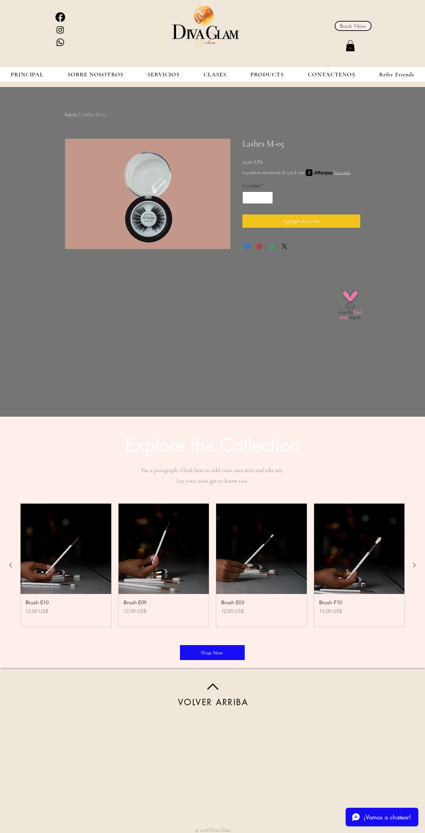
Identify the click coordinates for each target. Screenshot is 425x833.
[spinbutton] (258, 198)
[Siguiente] (414, 565)
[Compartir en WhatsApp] (272, 246)
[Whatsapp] (60, 42)
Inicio (71, 114)
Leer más (342, 172)
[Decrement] (247, 198)
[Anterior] (11, 565)
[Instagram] (60, 30)
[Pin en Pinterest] (259, 246)
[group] (212, 565)
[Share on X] (285, 246)
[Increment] (268, 198)
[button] (350, 45)
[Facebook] (60, 17)
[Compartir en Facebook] (247, 246)
